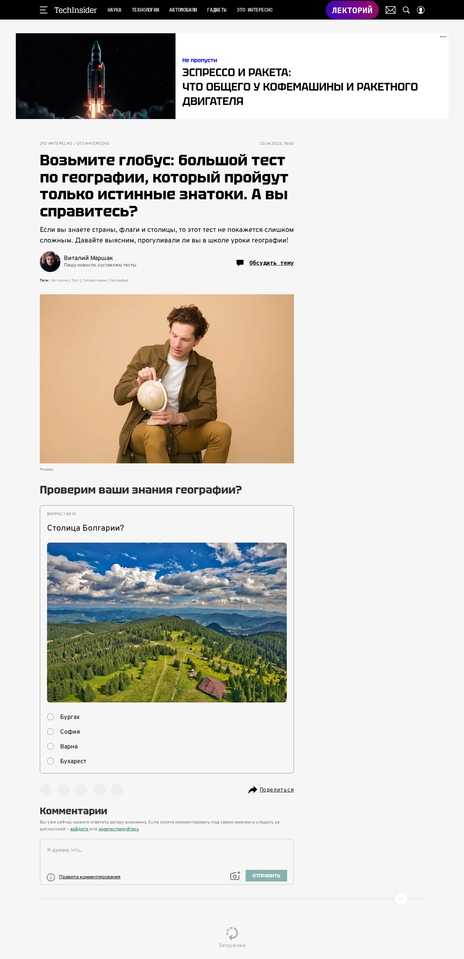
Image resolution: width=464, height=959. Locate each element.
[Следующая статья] (232, 898)
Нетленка (59, 280)
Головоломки (94, 280)
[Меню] (43, 10)
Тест (75, 280)
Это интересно (56, 144)
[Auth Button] (421, 10)
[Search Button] (406, 10)
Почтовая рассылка (391, 10)
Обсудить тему (271, 262)
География (119, 280)
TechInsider (75, 10)
